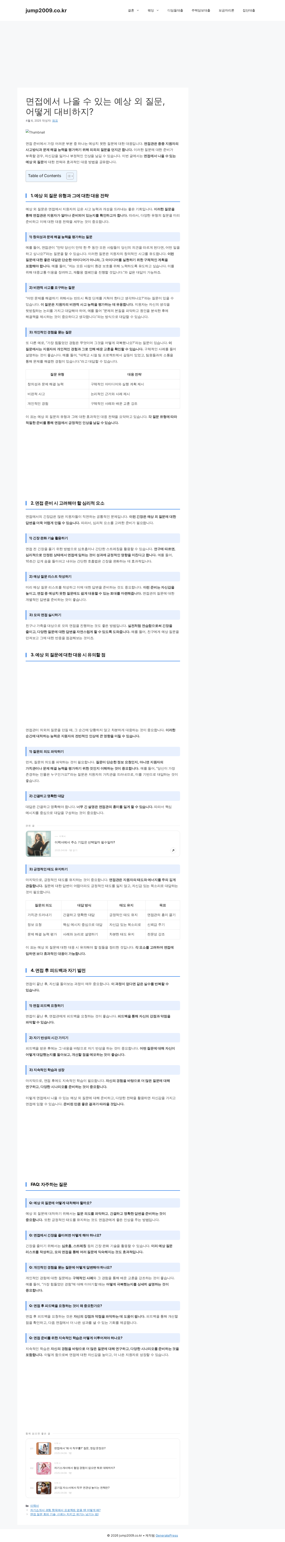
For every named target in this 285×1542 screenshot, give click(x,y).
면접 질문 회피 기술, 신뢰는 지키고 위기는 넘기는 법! (64, 1514)
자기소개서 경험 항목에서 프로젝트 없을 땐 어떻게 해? (65, 1510)
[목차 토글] (68, 176)
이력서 (34, 1505)
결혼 (131, 10)
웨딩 (151, 10)
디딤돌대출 (175, 10)
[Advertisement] (142, 52)
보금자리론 (226, 10)
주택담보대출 (201, 10)
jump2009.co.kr (46, 10)
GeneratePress (167, 1535)
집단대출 (249, 10)
